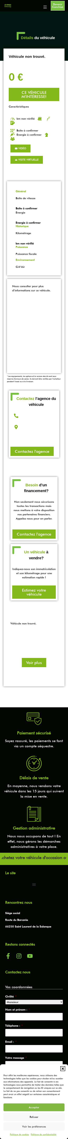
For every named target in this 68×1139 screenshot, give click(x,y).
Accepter (34, 1107)
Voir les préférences (34, 1126)
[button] (63, 1068)
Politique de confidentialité (43, 1134)
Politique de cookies (19, 1134)
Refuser (34, 1117)
